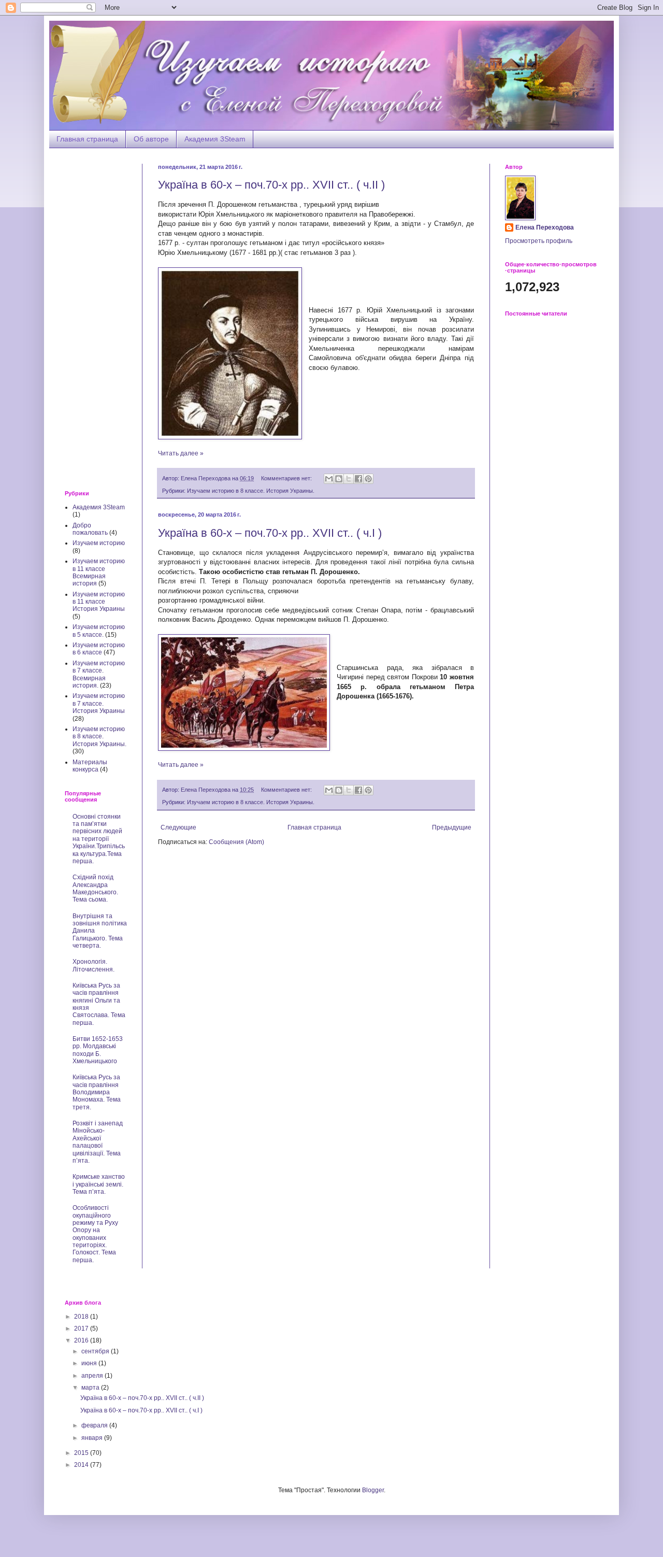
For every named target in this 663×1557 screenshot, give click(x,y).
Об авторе (151, 139)
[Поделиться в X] (348, 479)
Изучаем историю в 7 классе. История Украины (99, 703)
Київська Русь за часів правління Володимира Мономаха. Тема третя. (97, 1092)
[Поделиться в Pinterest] (368, 479)
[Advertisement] (96, 319)
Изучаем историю (99, 543)
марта (91, 1387)
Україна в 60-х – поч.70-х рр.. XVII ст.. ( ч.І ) (270, 532)
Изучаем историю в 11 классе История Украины (99, 602)
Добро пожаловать (90, 529)
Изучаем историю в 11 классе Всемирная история (99, 572)
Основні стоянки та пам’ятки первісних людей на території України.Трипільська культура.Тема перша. (99, 839)
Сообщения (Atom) (236, 842)
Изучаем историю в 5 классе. (99, 630)
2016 (82, 1340)
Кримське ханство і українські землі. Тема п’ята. (99, 1184)
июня (89, 1363)
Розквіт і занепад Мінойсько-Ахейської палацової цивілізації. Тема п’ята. (98, 1142)
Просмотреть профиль (538, 241)
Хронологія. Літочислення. (93, 965)
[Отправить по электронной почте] (329, 479)
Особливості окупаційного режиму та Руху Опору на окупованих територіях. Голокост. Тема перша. (95, 1234)
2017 (82, 1328)
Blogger (373, 1490)
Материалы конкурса (90, 766)
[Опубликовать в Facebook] (358, 479)
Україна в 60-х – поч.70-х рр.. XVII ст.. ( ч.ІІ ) (271, 184)
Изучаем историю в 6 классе (99, 648)
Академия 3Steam (215, 139)
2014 (82, 1464)
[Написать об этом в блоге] (339, 479)
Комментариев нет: (287, 478)
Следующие (178, 827)
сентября (96, 1351)
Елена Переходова (544, 227)
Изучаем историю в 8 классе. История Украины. (250, 491)
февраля (95, 1425)
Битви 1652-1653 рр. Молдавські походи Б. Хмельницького (98, 1050)
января (92, 1437)
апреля (93, 1375)
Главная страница (87, 139)
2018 (82, 1316)
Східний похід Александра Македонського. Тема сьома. (95, 888)
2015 (82, 1452)
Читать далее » (181, 453)
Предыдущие (451, 827)
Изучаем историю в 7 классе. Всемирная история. (99, 674)
